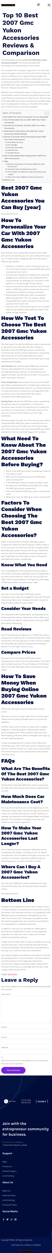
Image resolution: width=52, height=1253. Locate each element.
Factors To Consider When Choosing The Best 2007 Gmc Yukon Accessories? (25, 138)
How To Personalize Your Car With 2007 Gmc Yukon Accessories (25, 121)
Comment (6, 994)
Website (4, 1047)
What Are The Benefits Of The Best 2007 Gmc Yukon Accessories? (26, 165)
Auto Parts (12, 974)
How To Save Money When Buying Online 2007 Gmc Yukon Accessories (25, 157)
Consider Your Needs (15, 147)
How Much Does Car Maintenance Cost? (22, 169)
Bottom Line (9, 180)
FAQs (6, 161)
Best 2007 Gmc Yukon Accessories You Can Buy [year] (26, 117)
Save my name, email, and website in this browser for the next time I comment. (24, 1062)
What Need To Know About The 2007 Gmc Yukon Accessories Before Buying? (24, 132)
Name (4, 1027)
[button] (38, 4)
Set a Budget (12, 145)
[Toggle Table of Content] (45, 113)
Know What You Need (15, 142)
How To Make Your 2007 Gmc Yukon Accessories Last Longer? (27, 173)
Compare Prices (13, 153)
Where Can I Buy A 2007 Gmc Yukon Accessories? (25, 177)
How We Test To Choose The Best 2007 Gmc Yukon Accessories (24, 126)
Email (4, 1037)
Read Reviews (13, 150)
